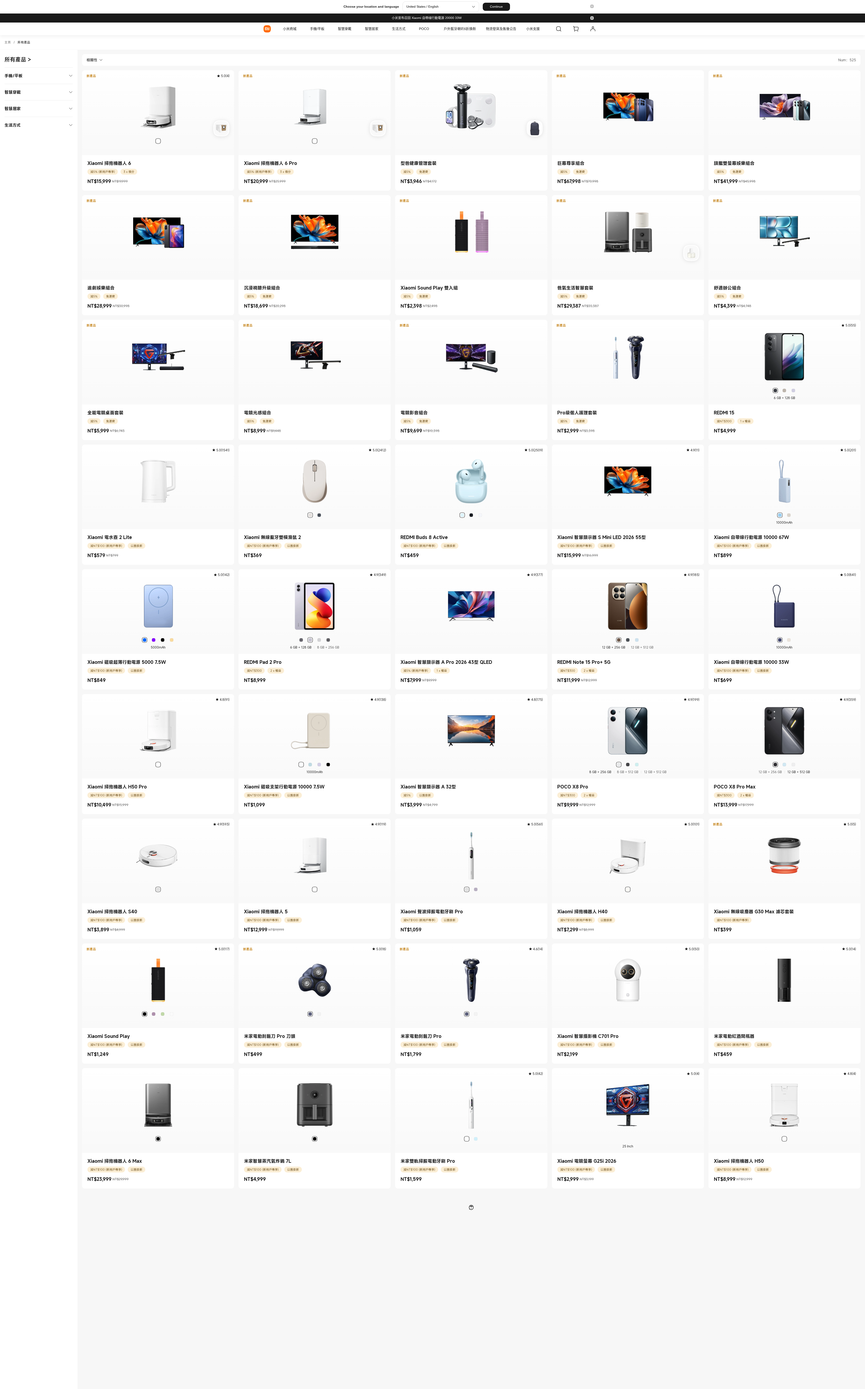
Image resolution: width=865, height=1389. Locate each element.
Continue (496, 6)
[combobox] (92, 60)
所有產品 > (18, 59)
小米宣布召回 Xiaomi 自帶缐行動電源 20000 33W (427, 18)
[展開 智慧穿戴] (353, 29)
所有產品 (24, 42)
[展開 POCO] (431, 29)
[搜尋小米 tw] (559, 29)
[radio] (158, 141)
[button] (592, 6)
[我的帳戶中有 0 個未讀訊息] (593, 29)
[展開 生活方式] (407, 29)
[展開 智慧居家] (380, 29)
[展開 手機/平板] (326, 29)
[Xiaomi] (267, 28)
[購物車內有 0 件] (576, 29)
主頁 (8, 42)
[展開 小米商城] (298, 29)
